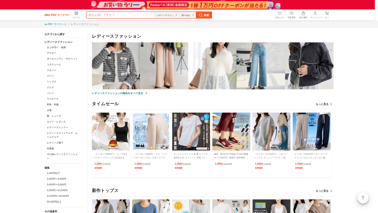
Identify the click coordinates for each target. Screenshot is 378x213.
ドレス (50, 87)
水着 (49, 110)
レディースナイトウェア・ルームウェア (62, 135)
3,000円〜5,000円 (56, 184)
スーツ (50, 76)
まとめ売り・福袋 (56, 47)
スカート (51, 70)
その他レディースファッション (62, 156)
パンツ (50, 93)
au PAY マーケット (55, 24)
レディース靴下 (55, 142)
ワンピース (53, 98)
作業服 (50, 148)
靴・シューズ (54, 116)
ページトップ (363, 198)
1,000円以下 (53, 173)
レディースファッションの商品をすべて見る (118, 93)
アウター (51, 53)
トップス (51, 81)
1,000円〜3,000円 (56, 179)
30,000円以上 (54, 201)
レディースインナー (57, 127)
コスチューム (54, 64)
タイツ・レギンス (56, 121)
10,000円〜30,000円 (58, 196)
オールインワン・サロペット (62, 58)
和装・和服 (53, 104)
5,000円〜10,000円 (57, 190)
